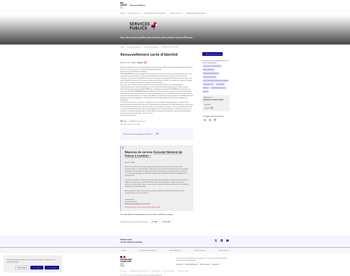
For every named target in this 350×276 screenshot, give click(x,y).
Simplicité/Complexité (218, 88)
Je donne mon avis (133, 13)
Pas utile (167, 222)
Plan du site (123, 271)
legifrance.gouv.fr (205, 264)
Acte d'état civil (208, 84)
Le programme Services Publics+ (196, 13)
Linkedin (221, 240)
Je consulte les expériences (134, 47)
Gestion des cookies (183, 271)
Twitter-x (216, 240)
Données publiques (224, 250)
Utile (155, 222)
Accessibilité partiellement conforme (139, 271)
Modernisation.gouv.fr (175, 250)
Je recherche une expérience (151, 47)
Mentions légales (156, 271)
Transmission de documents (212, 66)
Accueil (122, 13)
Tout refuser (37, 268)
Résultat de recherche (213, 54)
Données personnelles (169, 271)
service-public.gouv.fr (191, 264)
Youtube (227, 240)
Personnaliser (22, 268)
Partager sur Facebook (205, 120)
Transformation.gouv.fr (200, 250)
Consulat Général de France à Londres (153, 154)
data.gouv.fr (216, 264)
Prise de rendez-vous (209, 77)
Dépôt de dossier (208, 70)
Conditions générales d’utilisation (147, 250)
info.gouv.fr (179, 264)
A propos (123, 250)
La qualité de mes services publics (154, 13)
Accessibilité (220, 84)
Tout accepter (52, 268)
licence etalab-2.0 (155, 275)
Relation (206, 88)
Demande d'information (210, 73)
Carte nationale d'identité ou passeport (215, 81)
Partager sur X (210, 120)
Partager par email (215, 120)
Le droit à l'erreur (175, 13)
